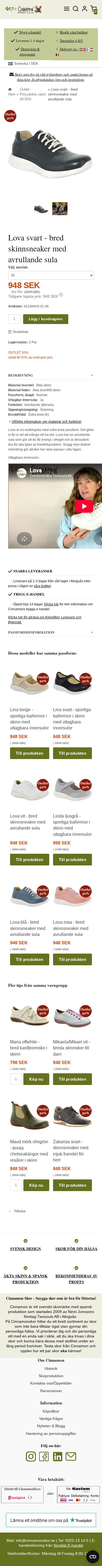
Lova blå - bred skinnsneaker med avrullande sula (27, 928)
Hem (12, 94)
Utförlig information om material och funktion (46, 422)
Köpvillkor (51, 1411)
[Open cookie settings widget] (92, 1556)
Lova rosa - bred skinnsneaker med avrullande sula (70, 928)
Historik (51, 1368)
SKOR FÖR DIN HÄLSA (76, 1248)
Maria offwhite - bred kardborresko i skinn (28, 1048)
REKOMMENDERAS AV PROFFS (76, 1279)
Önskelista (20, 332)
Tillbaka (18, 1211)
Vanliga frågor (51, 1418)
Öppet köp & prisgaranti (30, 52)
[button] (61, 295)
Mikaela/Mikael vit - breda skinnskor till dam (71, 1048)
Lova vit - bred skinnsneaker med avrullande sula (27, 822)
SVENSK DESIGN (25, 1248)
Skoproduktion (51, 1376)
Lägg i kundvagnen (46, 319)
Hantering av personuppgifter (51, 1433)
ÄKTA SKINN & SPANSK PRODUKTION (26, 1279)
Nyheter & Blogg (51, 1426)
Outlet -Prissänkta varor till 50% (33, 94)
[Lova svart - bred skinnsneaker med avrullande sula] (10, 116)
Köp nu (36, 1079)
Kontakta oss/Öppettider (51, 1383)
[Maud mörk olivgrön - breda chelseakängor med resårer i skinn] (43, 1111)
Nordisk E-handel (68, 1545)
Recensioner (51, 1391)
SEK (26, 63)
